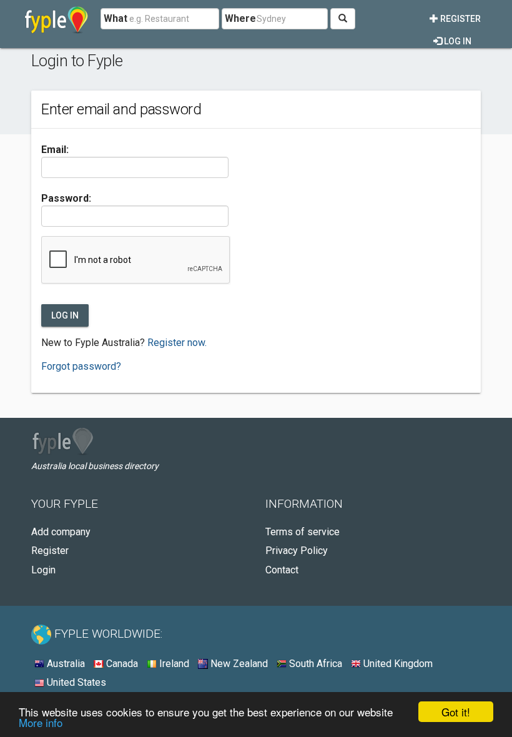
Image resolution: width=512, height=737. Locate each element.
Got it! (455, 712)
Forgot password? (81, 366)
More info (40, 722)
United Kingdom (397, 664)
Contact (281, 570)
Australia (64, 664)
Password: (66, 198)
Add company (61, 532)
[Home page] (56, 18)
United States (75, 682)
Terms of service (302, 532)
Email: (55, 150)
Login (43, 570)
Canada (121, 664)
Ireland (173, 664)
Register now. (177, 343)
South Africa (314, 664)
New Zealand (238, 664)
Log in (456, 41)
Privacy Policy (296, 550)
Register (459, 19)
